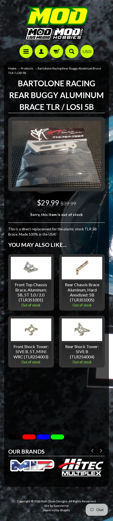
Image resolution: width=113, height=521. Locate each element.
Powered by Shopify (56, 510)
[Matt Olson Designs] (56, 23)
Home (12, 68)
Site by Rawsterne (56, 505)
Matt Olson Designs (54, 501)
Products (27, 68)
